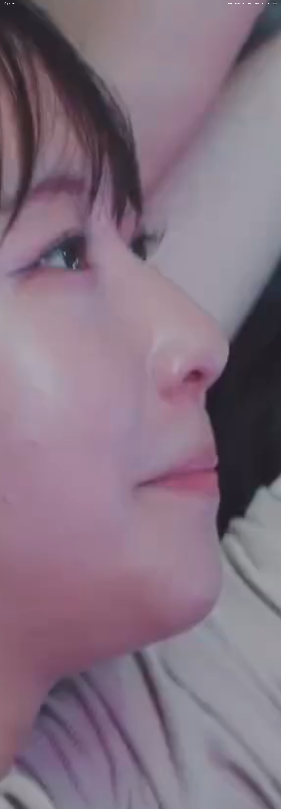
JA (268, 3)
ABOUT (249, 3)
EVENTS (237, 3)
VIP (243, 3)
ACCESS (256, 3)
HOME (230, 3)
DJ (262, 3)
